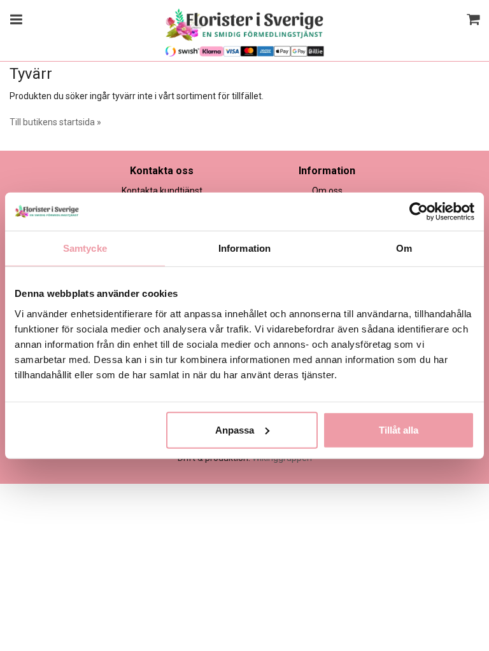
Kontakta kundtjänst (162, 191)
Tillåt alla (398, 429)
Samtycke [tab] (85, 248)
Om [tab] (404, 248)
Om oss (327, 191)
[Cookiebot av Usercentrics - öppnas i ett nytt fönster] (418, 211)
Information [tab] (244, 248)
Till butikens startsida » (55, 122)
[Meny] (14, 20)
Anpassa (234, 429)
